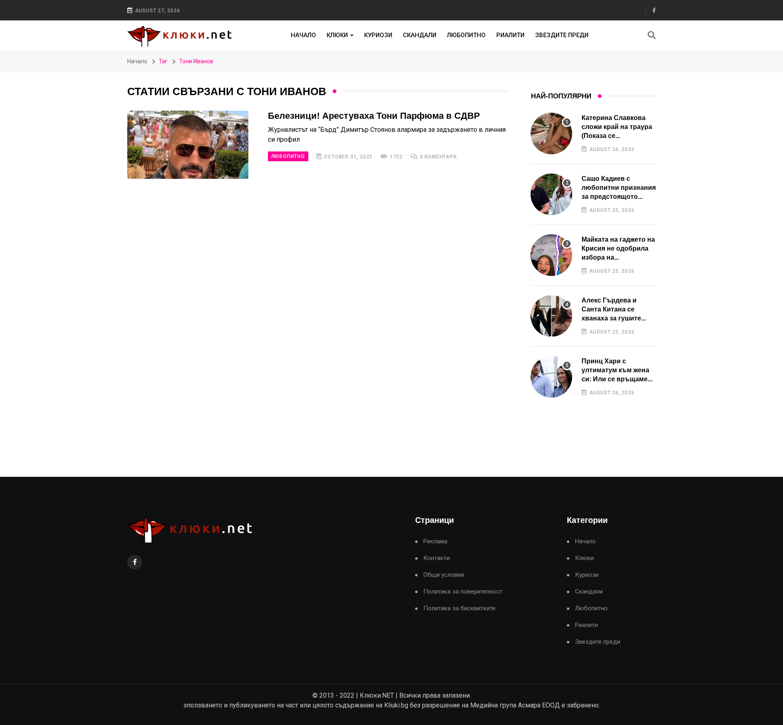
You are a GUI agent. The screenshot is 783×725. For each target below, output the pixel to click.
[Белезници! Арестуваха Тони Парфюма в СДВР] (187, 145)
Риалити (510, 35)
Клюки (337, 35)
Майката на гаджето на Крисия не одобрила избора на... (618, 248)
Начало (303, 35)
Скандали (419, 35)
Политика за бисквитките (459, 608)
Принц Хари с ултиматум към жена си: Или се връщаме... (617, 370)
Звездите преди (561, 35)
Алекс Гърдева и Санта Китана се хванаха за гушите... (614, 309)
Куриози (378, 35)
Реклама (435, 541)
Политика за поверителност (462, 592)
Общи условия (443, 575)
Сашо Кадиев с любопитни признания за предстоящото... (619, 187)
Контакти (436, 558)
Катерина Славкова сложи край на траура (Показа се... (617, 127)
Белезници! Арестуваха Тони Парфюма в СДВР (374, 116)
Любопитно (466, 35)
